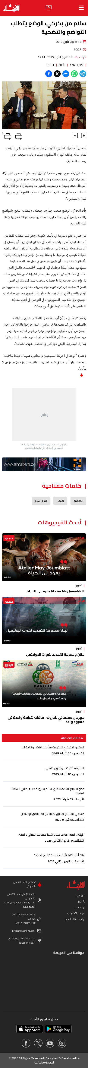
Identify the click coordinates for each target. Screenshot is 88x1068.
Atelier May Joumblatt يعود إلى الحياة (56, 591)
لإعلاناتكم (80, 907)
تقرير (79, 585)
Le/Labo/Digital (44, 1062)
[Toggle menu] (81, 7)
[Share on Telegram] (82, 73)
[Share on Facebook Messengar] (65, 73)
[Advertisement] (44, 414)
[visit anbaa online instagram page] (62, 1043)
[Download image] (5, 125)
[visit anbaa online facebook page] (26, 1043)
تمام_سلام (41, 500)
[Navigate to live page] (48, 7)
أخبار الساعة (76, 65)
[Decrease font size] (75, 135)
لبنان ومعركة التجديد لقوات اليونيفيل (55, 654)
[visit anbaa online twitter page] (38, 1043)
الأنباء (62, 65)
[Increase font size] (83, 135)
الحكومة (78, 500)
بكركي (60, 500)
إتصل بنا (81, 901)
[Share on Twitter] (57, 73)
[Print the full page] (18, 136)
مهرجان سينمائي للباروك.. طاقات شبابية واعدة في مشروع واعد (46, 719)
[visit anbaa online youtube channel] (50, 1043)
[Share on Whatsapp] (74, 73)
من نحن (81, 895)
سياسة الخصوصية (76, 913)
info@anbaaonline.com (23, 931)
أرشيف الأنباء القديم (75, 919)
